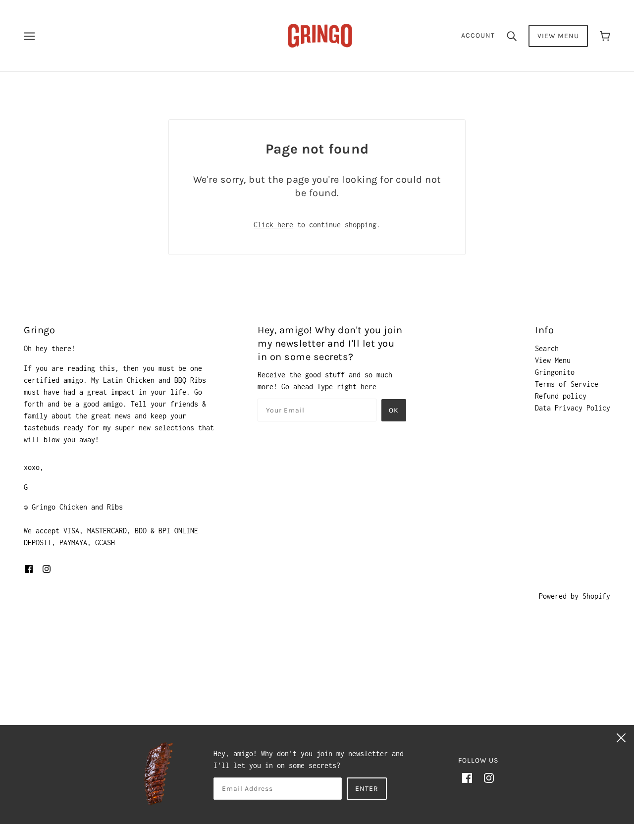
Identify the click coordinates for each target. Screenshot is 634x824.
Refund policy (560, 396)
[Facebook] (467, 777)
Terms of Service (566, 384)
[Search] (512, 36)
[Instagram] (489, 777)
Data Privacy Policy (572, 408)
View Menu (558, 36)
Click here (273, 224)
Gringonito (555, 372)
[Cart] (605, 36)
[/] (320, 35)
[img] (29, 568)
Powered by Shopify (574, 596)
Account (478, 35)
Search (547, 348)
